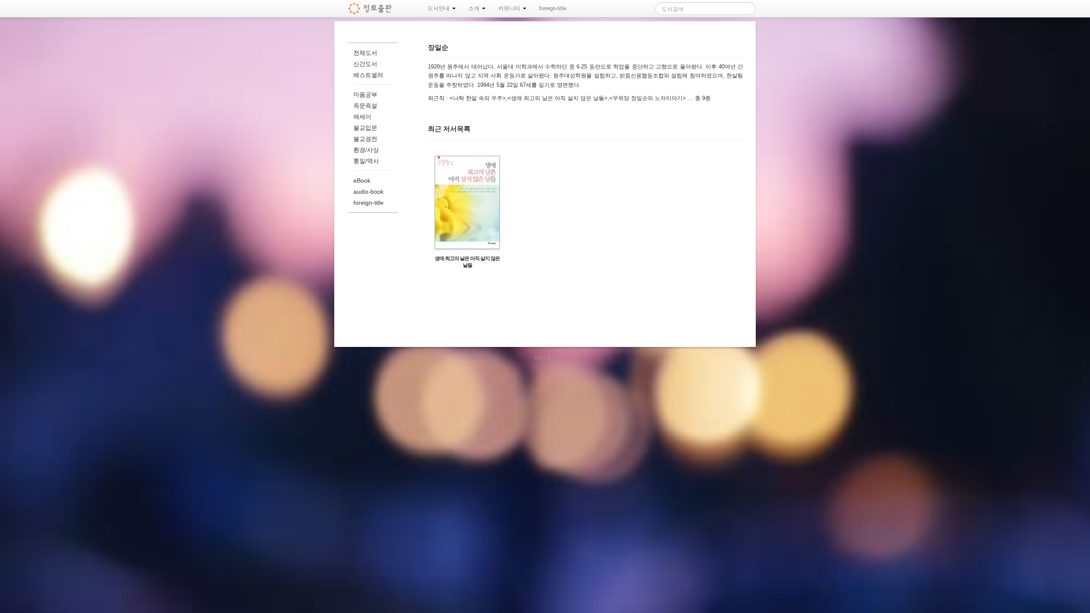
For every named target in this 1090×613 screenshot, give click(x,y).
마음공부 (365, 94)
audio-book (368, 191)
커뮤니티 (510, 8)
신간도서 (365, 63)
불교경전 (365, 138)
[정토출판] (370, 8)
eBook (361, 180)
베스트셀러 (368, 75)
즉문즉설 (365, 105)
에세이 (362, 116)
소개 (474, 8)
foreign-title (552, 8)
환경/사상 (366, 149)
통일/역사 (366, 161)
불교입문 (365, 127)
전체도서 (365, 52)
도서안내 (439, 8)
